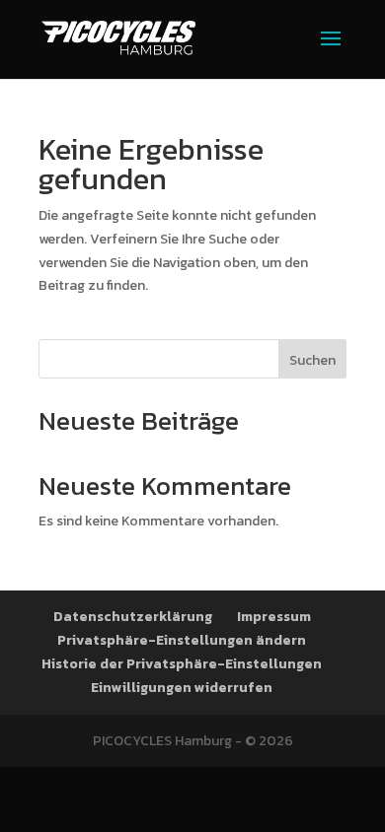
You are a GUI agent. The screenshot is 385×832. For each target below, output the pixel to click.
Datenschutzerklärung (132, 616)
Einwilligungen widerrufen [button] (181, 687)
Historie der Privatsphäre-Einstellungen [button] (181, 664)
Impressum (274, 616)
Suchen (312, 360)
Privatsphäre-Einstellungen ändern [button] (181, 640)
